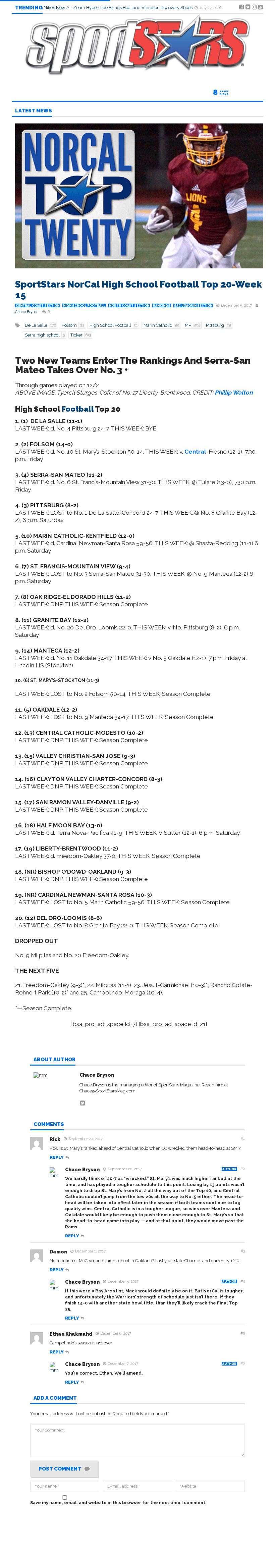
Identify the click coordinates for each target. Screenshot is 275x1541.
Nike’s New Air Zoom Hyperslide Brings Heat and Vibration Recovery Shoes (119, 7)
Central (194, 451)
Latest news (33, 111)
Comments (49, 1124)
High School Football (84, 305)
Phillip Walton (234, 392)
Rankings (161, 305)
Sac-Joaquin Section (193, 305)
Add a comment (55, 1398)
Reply (57, 1157)
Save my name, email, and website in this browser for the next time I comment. (118, 1502)
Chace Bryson (27, 312)
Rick (55, 1139)
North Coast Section (129, 305)
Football (78, 409)
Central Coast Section (37, 305)
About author (54, 1060)
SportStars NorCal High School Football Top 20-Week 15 (138, 290)
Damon (58, 1251)
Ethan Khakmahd (71, 1334)
